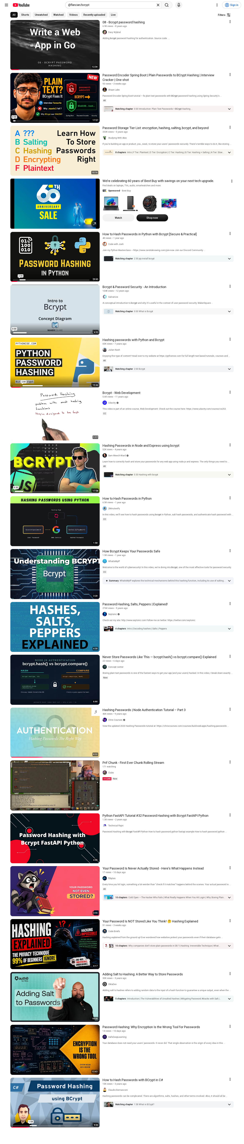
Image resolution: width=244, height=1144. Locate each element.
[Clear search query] (158, 5)
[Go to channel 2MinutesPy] (105, 508)
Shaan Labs (114, 90)
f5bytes (112, 878)
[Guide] (6, 5)
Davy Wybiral (114, 32)
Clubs (111, 772)
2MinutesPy (114, 508)
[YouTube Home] (21, 5)
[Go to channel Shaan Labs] (105, 90)
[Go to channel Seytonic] (105, 614)
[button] (163, 109)
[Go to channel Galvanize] (105, 297)
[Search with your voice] (178, 5)
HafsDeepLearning (117, 1037)
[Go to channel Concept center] (105, 667)
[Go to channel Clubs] (105, 772)
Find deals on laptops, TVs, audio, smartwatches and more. (132, 185)
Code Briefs (114, 931)
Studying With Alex (117, 138)
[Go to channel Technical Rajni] (105, 825)
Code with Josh (116, 244)
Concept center (115, 667)
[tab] (14, 15)
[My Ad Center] (231, 181)
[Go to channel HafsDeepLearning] (105, 1037)
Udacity (112, 403)
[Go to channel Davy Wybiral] (105, 32)
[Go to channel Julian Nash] (105, 350)
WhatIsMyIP (114, 561)
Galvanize (113, 297)
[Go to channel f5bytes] (105, 878)
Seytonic (112, 614)
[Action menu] (230, 21)
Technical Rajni (115, 825)
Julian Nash (114, 350)
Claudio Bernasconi (118, 1090)
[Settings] (217, 5)
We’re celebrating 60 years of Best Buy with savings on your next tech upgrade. (158, 181)
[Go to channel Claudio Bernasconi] (105, 1090)
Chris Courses (115, 720)
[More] (229, 108)
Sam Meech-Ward (117, 455)
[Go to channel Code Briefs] (105, 931)
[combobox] (112, 5)
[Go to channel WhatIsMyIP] (105, 561)
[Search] (166, 5)
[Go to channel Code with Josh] (105, 244)
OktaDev (112, 984)
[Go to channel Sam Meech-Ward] (105, 455)
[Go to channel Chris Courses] (105, 720)
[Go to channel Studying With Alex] (105, 138)
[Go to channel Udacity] (105, 403)
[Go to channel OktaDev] (105, 984)
